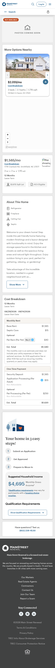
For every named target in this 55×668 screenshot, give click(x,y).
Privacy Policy (26, 633)
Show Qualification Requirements (25, 512)
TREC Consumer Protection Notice (27, 643)
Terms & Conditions (26, 627)
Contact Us (27, 590)
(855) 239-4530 (27, 530)
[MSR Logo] (27, 548)
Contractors (27, 585)
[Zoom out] (8, 138)
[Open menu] (50, 4)
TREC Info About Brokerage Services (26, 638)
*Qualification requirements (20, 490)
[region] (27, 124)
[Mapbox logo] (11, 147)
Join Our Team (27, 594)
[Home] (9, 4)
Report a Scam (27, 598)
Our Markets (27, 577)
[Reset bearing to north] (8, 142)
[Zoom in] (8, 135)
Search (12, 11)
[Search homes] (33, 4)
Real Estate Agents (27, 581)
